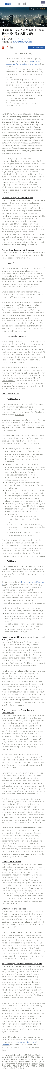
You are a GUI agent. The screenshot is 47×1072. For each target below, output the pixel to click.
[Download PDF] (7, 47)
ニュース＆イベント (9, 16)
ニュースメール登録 (37, 47)
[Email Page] (3, 47)
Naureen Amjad (23, 1042)
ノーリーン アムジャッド (24, 39)
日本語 (42, 9)
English (34, 9)
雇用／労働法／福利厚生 (22, 42)
